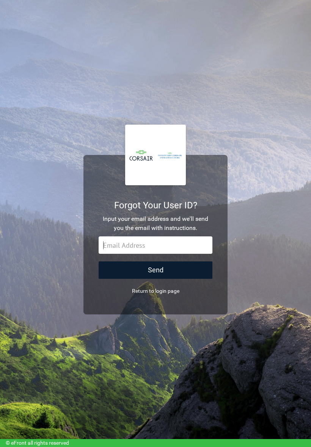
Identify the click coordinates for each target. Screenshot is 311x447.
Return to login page (155, 291)
